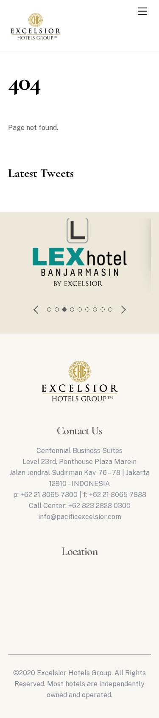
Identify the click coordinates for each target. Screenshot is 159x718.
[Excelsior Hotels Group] (35, 41)
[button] (36, 309)
